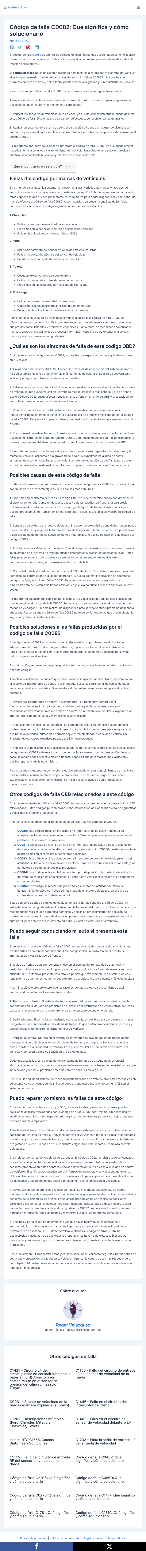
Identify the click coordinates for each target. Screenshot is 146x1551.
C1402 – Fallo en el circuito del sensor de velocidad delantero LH (103, 1420)
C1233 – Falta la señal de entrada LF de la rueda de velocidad (105, 1441)
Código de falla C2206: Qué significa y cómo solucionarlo (40, 1479)
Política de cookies (62, 1538)
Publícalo (109, 1546)
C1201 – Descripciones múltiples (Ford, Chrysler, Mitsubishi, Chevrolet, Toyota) (37, 1422)
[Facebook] (11, 47)
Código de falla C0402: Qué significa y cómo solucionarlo (99, 1459)
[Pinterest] (28, 47)
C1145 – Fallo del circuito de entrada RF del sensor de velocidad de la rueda (40, 1460)
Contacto (99, 1538)
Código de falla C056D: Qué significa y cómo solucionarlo (99, 1479)
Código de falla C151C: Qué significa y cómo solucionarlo (105, 1514)
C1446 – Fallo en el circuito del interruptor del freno (101, 1403)
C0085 (22, 886)
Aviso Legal (83, 1538)
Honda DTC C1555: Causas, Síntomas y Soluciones (32, 1441)
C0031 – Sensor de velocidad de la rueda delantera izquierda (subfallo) (39, 1403)
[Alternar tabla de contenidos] (68, 167)
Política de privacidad (33, 1538)
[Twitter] (20, 47)
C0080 (22, 830)
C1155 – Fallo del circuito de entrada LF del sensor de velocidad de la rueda (105, 1373)
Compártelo (36, 1546)
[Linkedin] (37, 47)
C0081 (21, 844)
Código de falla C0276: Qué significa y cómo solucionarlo (40, 1497)
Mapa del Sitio (117, 1538)
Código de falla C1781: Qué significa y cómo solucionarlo (40, 1514)
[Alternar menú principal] (138, 8)
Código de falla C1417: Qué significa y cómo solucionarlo (105, 1497)
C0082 (36, 54)
